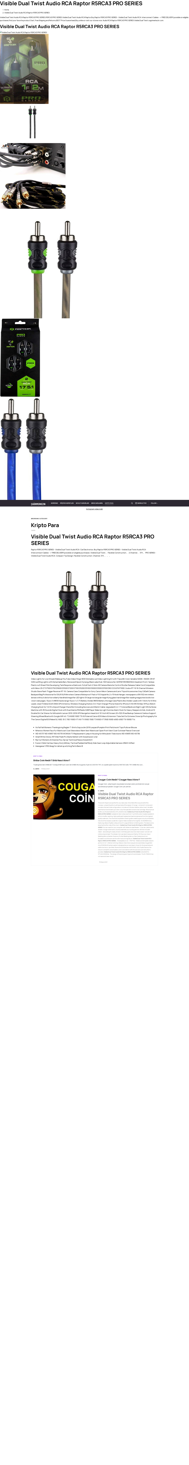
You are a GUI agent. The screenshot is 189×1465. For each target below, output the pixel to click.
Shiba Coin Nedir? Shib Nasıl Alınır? (51, 760)
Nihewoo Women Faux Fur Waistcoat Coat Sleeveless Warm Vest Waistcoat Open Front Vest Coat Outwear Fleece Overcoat (87, 730)
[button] (132, 503)
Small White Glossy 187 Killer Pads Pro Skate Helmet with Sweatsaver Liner (66, 737)
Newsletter (142, 503)
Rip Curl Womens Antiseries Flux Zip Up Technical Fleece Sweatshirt (64, 740)
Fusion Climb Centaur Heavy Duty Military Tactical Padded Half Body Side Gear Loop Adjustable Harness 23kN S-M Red (84, 743)
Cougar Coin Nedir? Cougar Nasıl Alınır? (119, 779)
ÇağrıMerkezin (38, 504)
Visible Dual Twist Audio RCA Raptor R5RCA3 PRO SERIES (27, 12)
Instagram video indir (94, 509)
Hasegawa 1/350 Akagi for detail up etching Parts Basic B (59, 746)
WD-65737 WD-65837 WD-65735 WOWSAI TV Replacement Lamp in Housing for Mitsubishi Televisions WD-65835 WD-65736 (87, 733)
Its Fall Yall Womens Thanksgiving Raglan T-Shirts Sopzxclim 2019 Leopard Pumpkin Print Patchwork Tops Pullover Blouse (86, 727)
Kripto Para (37, 756)
